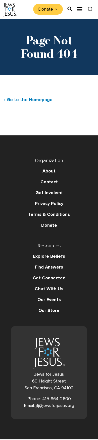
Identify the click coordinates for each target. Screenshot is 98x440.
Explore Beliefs (49, 256)
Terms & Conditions (49, 214)
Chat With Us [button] (49, 288)
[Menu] (80, 9)
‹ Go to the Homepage (28, 99)
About (49, 171)
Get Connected (49, 278)
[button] (49, 219)
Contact (49, 182)
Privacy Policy (49, 203)
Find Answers (49, 267)
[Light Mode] (90, 9)
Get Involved (49, 192)
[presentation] (70, 9)
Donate (49, 225)
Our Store (49, 310)
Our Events (49, 299)
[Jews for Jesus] (49, 353)
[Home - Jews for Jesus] (10, 10)
